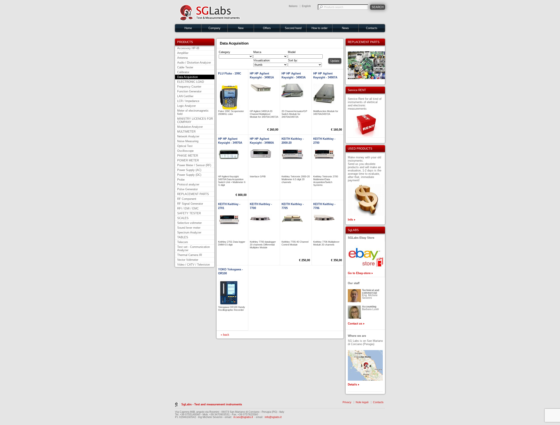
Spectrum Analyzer (189, 232)
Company (214, 28)
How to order (319, 28)
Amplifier (182, 53)
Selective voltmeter (189, 223)
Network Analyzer (188, 136)
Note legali (362, 402)
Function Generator (189, 91)
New (240, 28)
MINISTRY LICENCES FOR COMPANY (195, 120)
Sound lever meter (188, 227)
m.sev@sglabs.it (243, 417)
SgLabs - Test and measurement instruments (211, 404)
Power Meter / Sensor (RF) (194, 165)
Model (292, 52)
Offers (267, 28)
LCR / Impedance (188, 101)
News (345, 28)
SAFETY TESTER (189, 213)
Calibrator (183, 72)
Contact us (355, 323)
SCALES (183, 218)
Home (188, 28)
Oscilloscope (185, 150)
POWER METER (188, 160)
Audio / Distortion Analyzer (194, 62)
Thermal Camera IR (189, 255)
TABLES (182, 237)
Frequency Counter (189, 86)
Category (224, 52)
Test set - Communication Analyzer (193, 248)
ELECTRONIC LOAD (190, 81)
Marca (257, 52)
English (306, 6)
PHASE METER (187, 155)
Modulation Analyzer (190, 126)
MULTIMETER (186, 131)
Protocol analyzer (188, 184)
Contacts (371, 28)
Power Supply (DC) (189, 174)
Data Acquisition (187, 77)
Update (334, 60)
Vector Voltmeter (187, 259)
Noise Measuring (187, 141)
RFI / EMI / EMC (188, 208)
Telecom (182, 242)
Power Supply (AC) (189, 170)
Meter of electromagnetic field (193, 112)
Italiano (293, 6)
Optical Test (184, 146)
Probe (181, 179)
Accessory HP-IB (188, 48)
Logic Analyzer (186, 105)
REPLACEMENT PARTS (193, 194)
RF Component (186, 198)
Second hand (293, 28)
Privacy (347, 402)
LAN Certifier (185, 96)
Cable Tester (185, 67)
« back (225, 334)
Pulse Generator (187, 189)
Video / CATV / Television (193, 264)
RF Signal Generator (190, 203)
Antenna (182, 57)
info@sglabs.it (273, 417)
